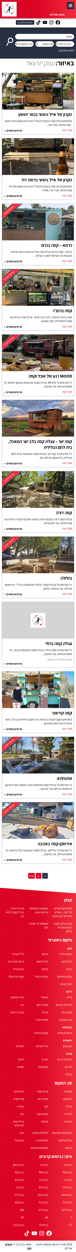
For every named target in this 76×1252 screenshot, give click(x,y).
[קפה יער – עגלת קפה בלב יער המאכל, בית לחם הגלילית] (38, 420)
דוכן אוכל (19, 1140)
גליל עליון (67, 961)
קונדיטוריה (18, 1099)
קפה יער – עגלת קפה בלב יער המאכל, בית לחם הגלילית (40, 444)
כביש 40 (19, 1172)
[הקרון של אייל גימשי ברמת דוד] (38, 158)
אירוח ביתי (42, 1099)
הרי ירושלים (42, 1046)
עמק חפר (43, 1067)
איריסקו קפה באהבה (55, 844)
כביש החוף (18, 1165)
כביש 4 (44, 1165)
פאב (21, 1133)
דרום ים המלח (64, 1033)
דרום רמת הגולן (16, 961)
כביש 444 (66, 1195)
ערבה (45, 1012)
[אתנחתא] (38, 757)
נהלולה (66, 578)
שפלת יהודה (41, 1020)
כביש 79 (43, 1225)
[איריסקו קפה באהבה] (38, 822)
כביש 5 (20, 1187)
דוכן (22, 1114)
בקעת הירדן (66, 954)
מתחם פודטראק (39, 1148)
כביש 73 (43, 1202)
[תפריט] (70, 5)
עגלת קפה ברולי (58, 643)
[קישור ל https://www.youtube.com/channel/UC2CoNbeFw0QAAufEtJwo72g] (45, 23)
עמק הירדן (18, 969)
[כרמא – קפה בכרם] (38, 224)
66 (46, 1217)
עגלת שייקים (65, 1140)
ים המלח (67, 1027)
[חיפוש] (10, 40)
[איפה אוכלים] (9, 9)
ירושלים (67, 1040)
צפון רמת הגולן (16, 976)
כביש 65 (19, 1180)
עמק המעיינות (64, 976)
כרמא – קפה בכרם (57, 245)
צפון (69, 948)
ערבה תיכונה (65, 1020)
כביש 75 (67, 1202)
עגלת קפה (42, 1091)
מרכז (69, 1054)
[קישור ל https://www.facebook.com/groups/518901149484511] (58, 23)
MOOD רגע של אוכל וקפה (50, 376)
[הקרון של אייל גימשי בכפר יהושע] (38, 93)
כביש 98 (43, 1172)
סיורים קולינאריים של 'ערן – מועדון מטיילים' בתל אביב (62, 912)
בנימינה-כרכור (64, 1059)
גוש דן (45, 1059)
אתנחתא (64, 778)
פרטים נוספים (14, 130)
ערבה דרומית (17, 1012)
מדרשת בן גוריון (64, 1005)
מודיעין (68, 1067)
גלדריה (68, 1114)
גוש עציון (67, 1046)
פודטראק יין (42, 1140)
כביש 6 (68, 1165)
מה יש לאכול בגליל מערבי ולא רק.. (15, 912)
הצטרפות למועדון (25, 22)
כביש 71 (43, 1180)
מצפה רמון (42, 1005)
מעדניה (68, 1121)
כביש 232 (18, 1225)
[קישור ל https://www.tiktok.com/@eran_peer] (38, 23)
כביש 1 (68, 1180)
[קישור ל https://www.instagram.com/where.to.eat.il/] (51, 23)
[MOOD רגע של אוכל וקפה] (38, 354)
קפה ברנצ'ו (62, 310)
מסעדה (68, 1091)
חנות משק (42, 1114)
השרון (21, 1059)
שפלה (68, 1074)
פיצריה (20, 1106)
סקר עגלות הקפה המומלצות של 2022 (63, 927)
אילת (69, 997)
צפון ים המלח (41, 1033)
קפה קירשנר (62, 713)
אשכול (44, 997)
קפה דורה (64, 513)
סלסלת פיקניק (40, 1133)
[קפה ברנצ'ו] (38, 289)
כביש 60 (19, 1202)
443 (22, 1210)
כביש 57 (43, 1210)
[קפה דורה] (38, 491)
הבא (31, 876)
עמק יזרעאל (41, 976)
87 (22, 1217)
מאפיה (44, 1121)
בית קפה (67, 1099)
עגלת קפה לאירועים (18, 1123)
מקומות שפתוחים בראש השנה (39, 910)
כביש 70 (67, 1187)
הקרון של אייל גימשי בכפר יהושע (45, 114)
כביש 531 (43, 1195)
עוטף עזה (67, 1012)
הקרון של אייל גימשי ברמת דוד (46, 180)
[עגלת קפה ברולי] (38, 622)
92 (70, 1225)
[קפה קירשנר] (38, 691)
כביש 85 (43, 1187)
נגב (22, 1005)
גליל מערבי (18, 954)
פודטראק (19, 1091)
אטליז (69, 1106)
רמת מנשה (66, 984)
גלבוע (45, 954)
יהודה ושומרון (17, 997)
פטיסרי (68, 1148)
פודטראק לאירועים (62, 1133)
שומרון (20, 1067)
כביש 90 (67, 1172)
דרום (69, 992)
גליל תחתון (42, 961)
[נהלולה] (38, 556)
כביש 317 (66, 1210)
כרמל (69, 969)
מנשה (45, 969)
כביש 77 (19, 1195)
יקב (46, 1106)
